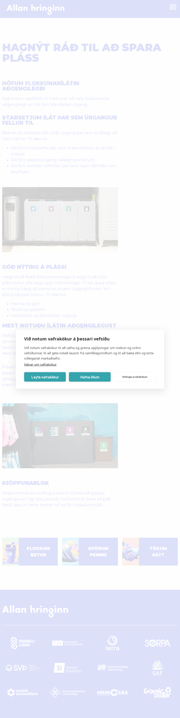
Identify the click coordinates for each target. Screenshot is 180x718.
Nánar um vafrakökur (40, 364)
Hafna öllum (89, 377)
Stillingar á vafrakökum (134, 376)
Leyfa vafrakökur (45, 377)
